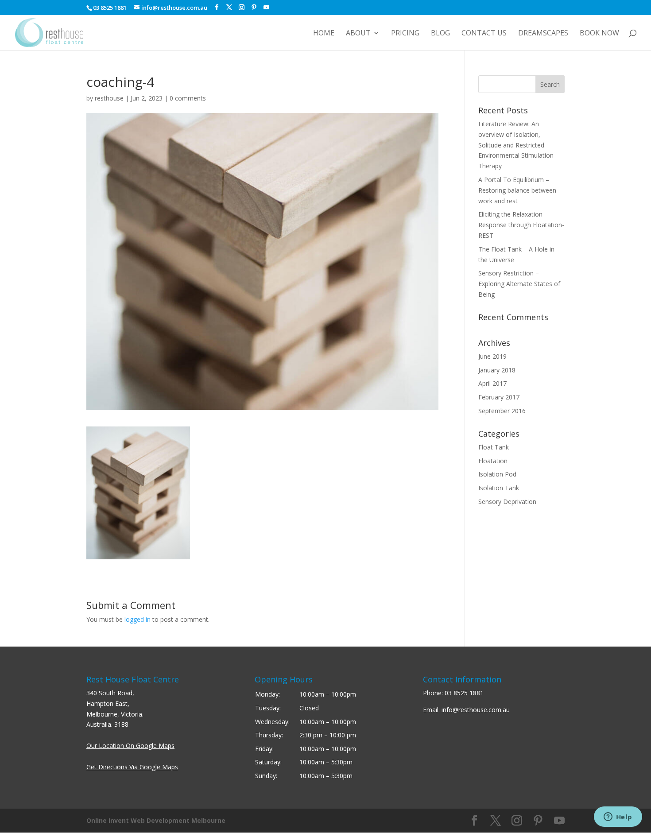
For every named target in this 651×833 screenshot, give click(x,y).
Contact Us (484, 34)
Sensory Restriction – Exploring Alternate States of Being (519, 283)
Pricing (405, 34)
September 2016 (502, 411)
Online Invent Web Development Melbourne (155, 820)
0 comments (188, 98)
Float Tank (493, 447)
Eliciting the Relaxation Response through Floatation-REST (521, 225)
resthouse (109, 98)
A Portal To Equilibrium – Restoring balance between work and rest (517, 190)
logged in (137, 619)
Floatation (493, 461)
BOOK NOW (599, 34)
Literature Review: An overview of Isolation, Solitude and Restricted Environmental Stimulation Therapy (516, 145)
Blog (440, 34)
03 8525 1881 (464, 693)
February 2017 (498, 397)
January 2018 (496, 370)
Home (323, 34)
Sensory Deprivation (507, 501)
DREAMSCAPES (543, 34)
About (358, 34)
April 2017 (492, 383)
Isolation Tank (498, 488)
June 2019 (492, 356)
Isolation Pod (497, 474)
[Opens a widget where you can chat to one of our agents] (617, 817)
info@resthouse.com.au (476, 709)
